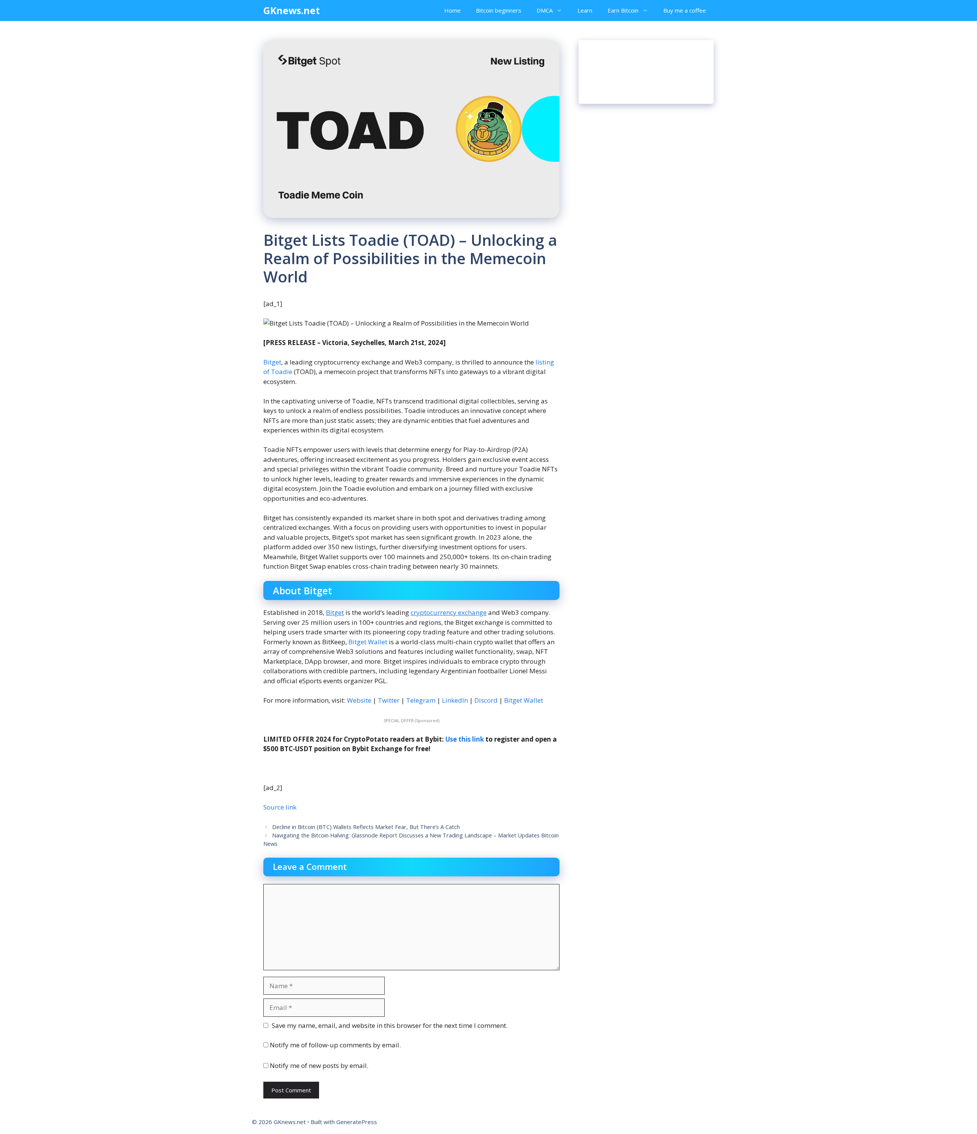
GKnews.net (291, 10)
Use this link (464, 739)
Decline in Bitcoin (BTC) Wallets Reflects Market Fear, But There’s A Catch (366, 827)
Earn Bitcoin (623, 10)
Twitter (389, 700)
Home (452, 10)
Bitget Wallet (367, 641)
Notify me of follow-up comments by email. (335, 1044)
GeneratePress (356, 1122)
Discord (485, 700)
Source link (280, 807)
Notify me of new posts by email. (319, 1065)
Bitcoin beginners (498, 10)
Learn (584, 10)
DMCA (545, 10)
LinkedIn (455, 700)
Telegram (420, 700)
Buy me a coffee (684, 10)
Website (358, 700)
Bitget (272, 362)
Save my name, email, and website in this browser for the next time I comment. (390, 1025)
